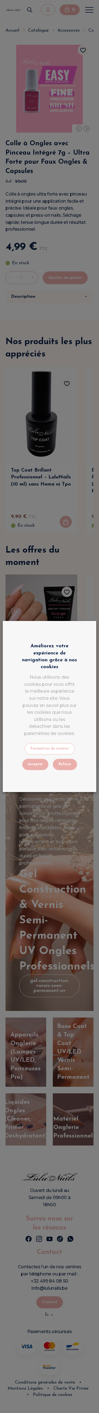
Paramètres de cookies (50, 748)
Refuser (65, 764)
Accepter (35, 764)
